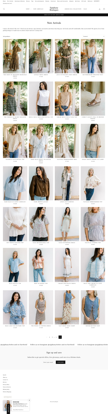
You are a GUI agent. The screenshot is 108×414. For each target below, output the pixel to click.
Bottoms (47, 1)
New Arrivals (10, 1)
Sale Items (77, 1)
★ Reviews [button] (8, 409)
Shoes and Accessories (62, 1)
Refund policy (6, 389)
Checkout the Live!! (7, 3)
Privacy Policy (6, 384)
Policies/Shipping (7, 391)
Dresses (28, 1)
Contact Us (5, 379)
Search (4, 374)
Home (4, 1)
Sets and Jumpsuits (39, 1)
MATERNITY (96, 1)
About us (5, 377)
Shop (28, 9)
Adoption (71, 1)
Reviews (5, 382)
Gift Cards (83, 1)
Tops (32, 1)
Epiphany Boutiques (54, 9)
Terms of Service (7, 387)
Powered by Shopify (54, 401)
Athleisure (90, 1)
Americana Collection (20, 1)
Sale (85, 9)
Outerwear (53, 1)
